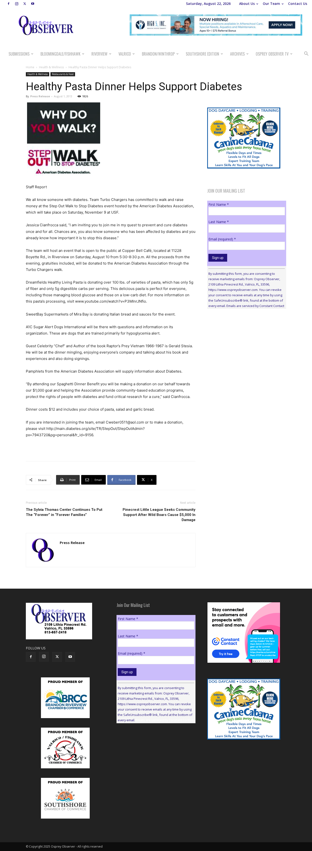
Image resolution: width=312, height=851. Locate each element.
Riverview (99, 54)
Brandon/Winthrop (158, 54)
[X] (24, 3)
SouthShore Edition (202, 54)
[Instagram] (16, 3)
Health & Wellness (51, 67)
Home (30, 67)
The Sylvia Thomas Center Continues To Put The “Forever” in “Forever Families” (64, 512)
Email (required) (222, 239)
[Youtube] (32, 3)
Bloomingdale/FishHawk (60, 54)
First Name (218, 204)
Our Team (271, 3)
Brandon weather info (243, 357)
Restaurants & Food (63, 74)
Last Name (218, 221)
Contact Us (297, 3)
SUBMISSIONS (19, 54)
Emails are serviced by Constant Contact (255, 306)
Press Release (40, 96)
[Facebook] (8, 3)
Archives (237, 54)
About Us (247, 3)
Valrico (124, 54)
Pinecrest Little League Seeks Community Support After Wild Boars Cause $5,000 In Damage (159, 514)
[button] (306, 54)
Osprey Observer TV (272, 54)
